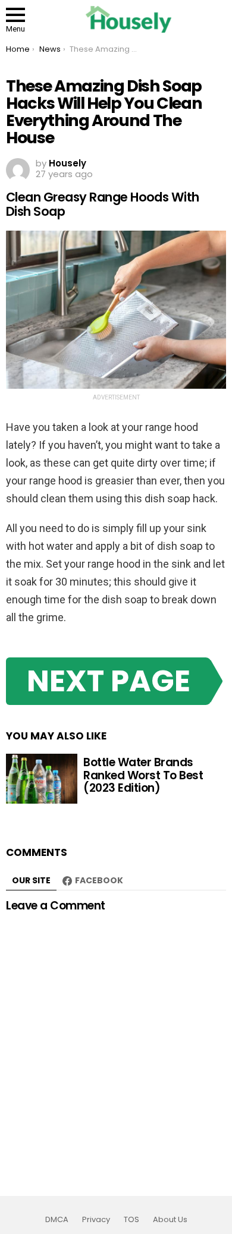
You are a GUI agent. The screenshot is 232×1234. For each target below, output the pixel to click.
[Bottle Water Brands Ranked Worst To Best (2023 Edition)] (41, 779)
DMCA (56, 1219)
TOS (131, 1219)
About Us (170, 1219)
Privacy (96, 1219)
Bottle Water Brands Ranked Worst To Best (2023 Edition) (143, 775)
